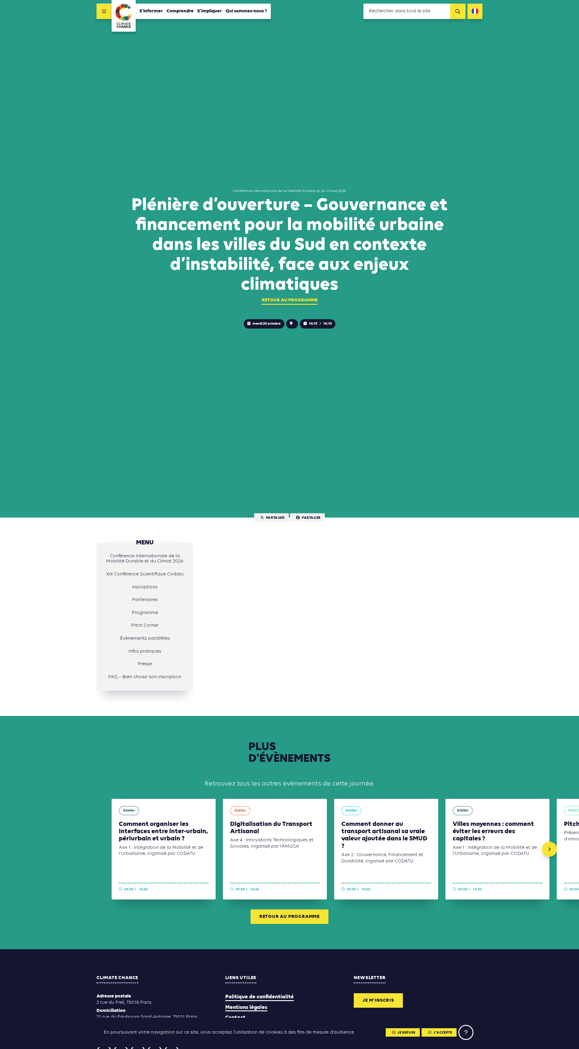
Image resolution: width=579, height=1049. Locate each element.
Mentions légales (246, 1007)
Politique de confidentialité (259, 997)
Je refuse (406, 1033)
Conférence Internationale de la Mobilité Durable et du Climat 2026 (144, 559)
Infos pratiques (144, 651)
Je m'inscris (378, 1000)
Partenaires (145, 599)
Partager (275, 517)
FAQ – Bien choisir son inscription (144, 677)
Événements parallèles (145, 638)
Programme (145, 612)
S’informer (151, 11)
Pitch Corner (145, 625)
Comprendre (180, 11)
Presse (145, 664)
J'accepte (442, 1033)
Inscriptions (144, 587)
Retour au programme (290, 300)
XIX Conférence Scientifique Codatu (145, 574)
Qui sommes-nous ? (246, 11)
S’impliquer (209, 11)
